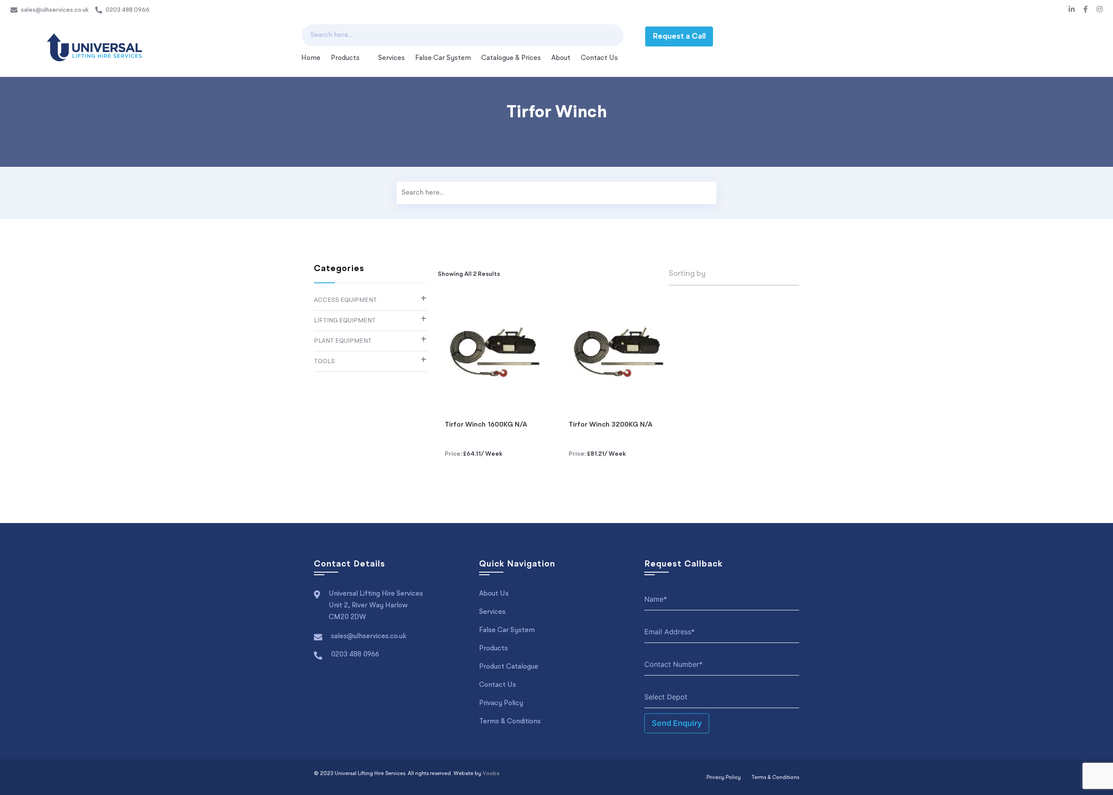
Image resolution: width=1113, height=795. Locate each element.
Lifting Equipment (345, 321)
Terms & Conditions (510, 721)
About (560, 58)
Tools (324, 361)
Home (310, 58)
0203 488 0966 (128, 10)
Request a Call (679, 36)
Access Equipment (345, 300)
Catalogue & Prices (511, 58)
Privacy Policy (501, 703)
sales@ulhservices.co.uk (55, 10)
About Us (494, 593)
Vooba (491, 773)
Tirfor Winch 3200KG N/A (611, 424)
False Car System (443, 58)
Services (391, 58)
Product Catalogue (508, 666)
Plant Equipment (343, 341)
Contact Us (599, 58)
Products (345, 58)
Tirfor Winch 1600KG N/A (486, 424)
